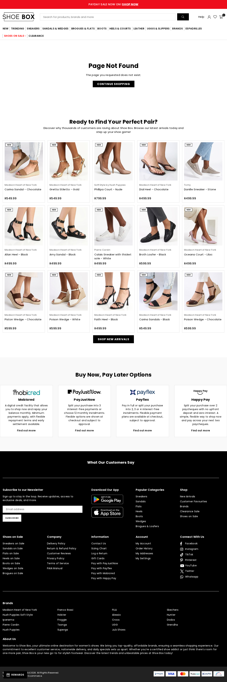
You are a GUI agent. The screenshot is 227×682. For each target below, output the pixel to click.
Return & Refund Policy (61, 548)
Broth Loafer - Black (152, 254)
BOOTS (102, 28)
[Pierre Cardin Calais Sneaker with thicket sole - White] (113, 226)
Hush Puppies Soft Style (18, 615)
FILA (114, 610)
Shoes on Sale (189, 516)
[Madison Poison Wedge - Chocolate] (203, 291)
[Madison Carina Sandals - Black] (158, 291)
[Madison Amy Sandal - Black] (68, 226)
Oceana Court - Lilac (198, 254)
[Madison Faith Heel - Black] (113, 291)
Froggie (62, 620)
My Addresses (144, 553)
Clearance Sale (190, 511)
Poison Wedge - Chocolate (203, 319)
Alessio (116, 615)
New (9, 144)
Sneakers (141, 496)
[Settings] (209, 17)
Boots (139, 516)
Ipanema (8, 620)
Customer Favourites (193, 501)
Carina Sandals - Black (154, 319)
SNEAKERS (33, 28)
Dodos (171, 620)
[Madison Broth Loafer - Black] (158, 226)
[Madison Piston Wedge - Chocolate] (24, 291)
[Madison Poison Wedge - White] (68, 291)
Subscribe (12, 518)
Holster (61, 615)
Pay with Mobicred (103, 573)
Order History (144, 548)
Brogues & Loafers (147, 526)
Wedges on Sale (13, 568)
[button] (221, 17)
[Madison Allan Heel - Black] (24, 226)
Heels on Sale (11, 558)
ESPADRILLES (194, 28)
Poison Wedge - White (64, 319)
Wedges (141, 521)
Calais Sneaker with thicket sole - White (112, 256)
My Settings (143, 558)
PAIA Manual (54, 568)
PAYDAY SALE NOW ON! (113, 4)
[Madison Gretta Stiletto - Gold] (68, 161)
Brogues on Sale (13, 573)
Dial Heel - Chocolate (153, 189)
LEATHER (139, 28)
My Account (143, 543)
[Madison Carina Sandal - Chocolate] (24, 161)
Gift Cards (97, 558)
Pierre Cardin (11, 624)
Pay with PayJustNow (104, 563)
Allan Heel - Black (16, 254)
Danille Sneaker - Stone (200, 189)
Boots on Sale (11, 563)
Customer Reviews (59, 553)
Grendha (172, 624)
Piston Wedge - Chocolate (23, 319)
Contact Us (98, 543)
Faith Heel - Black (106, 319)
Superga (62, 629)
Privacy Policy (55, 558)
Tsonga (62, 624)
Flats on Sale (11, 553)
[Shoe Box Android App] (107, 501)
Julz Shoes (118, 629)
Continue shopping (113, 84)
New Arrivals (187, 496)
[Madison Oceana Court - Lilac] (203, 226)
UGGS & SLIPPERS (158, 28)
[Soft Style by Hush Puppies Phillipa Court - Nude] (113, 161)
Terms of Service (58, 563)
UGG (115, 624)
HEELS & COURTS (120, 28)
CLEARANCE (36, 36)
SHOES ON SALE (14, 36)
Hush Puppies (11, 629)
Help (201, 17)
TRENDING (17, 28)
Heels (139, 511)
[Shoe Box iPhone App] (107, 515)
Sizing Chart (99, 548)
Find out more (26, 430)
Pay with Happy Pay (103, 578)
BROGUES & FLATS (83, 28)
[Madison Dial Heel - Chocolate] (158, 161)
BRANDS (177, 28)
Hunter (171, 615)
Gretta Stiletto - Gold (64, 189)
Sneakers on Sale (13, 543)
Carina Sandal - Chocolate (23, 189)
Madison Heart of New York (20, 610)
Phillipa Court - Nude (108, 189)
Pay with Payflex (101, 568)
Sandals (141, 501)
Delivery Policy (56, 543)
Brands (184, 506)
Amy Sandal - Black (62, 254)
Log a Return (99, 553)
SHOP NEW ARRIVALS (113, 339)
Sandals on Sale (13, 548)
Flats (139, 506)
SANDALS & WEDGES (55, 28)
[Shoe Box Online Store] (21, 16)
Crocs (116, 620)
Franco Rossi (65, 610)
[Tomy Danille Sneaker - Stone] (203, 161)
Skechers (172, 610)
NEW (5, 28)
